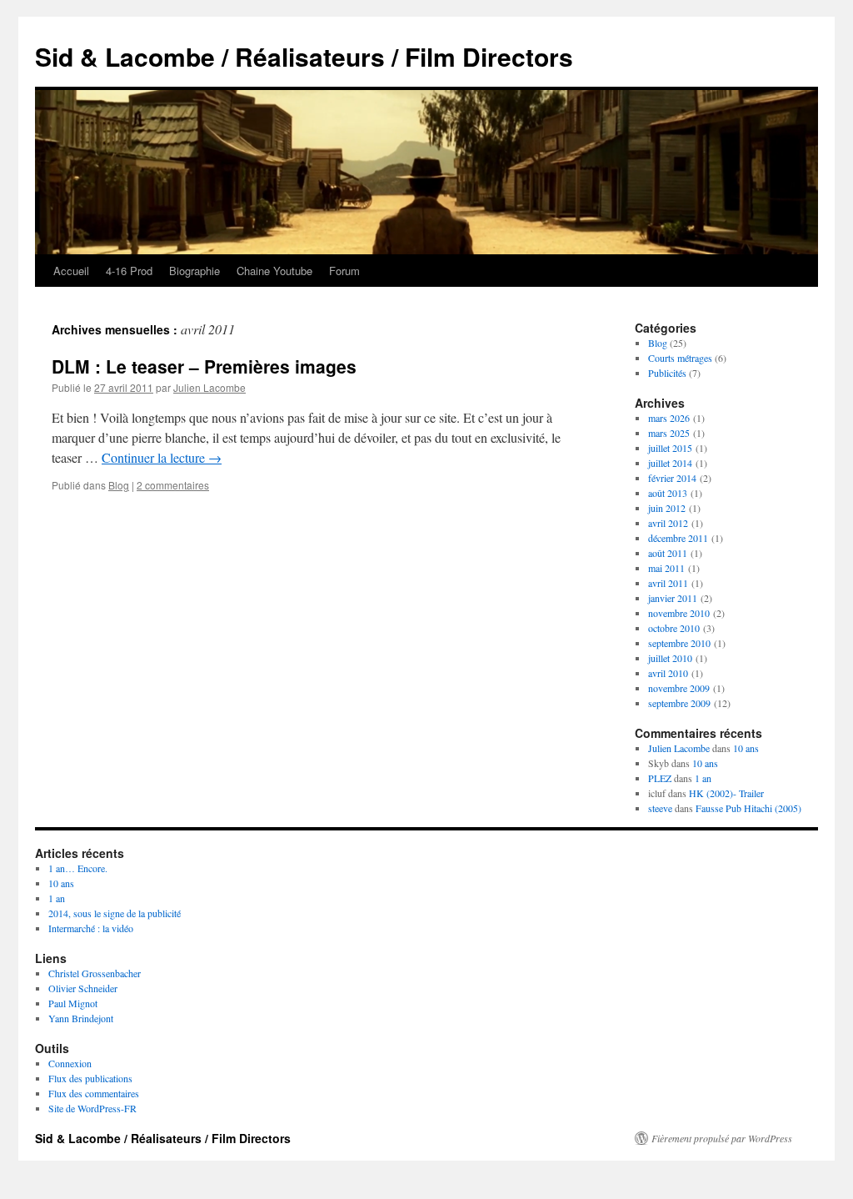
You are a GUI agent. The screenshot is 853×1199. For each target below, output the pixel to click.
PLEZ (659, 778)
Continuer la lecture (162, 457)
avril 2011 (668, 582)
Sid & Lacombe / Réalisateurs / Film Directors (304, 56)
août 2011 (667, 552)
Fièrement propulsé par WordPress (721, 1138)
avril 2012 (668, 522)
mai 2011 (666, 567)
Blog (118, 485)
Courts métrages (680, 357)
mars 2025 (669, 432)
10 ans (746, 748)
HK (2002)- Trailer (726, 793)
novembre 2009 (679, 688)
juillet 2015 (670, 447)
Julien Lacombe (209, 387)
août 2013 (667, 492)
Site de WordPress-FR (92, 1108)
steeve (660, 808)
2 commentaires (173, 485)
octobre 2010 (674, 628)
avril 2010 (668, 673)
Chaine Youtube (274, 270)
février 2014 (672, 477)
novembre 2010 (679, 613)
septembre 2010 (679, 643)
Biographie (194, 270)
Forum (344, 270)
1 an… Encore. (77, 868)
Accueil (71, 270)
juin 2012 (667, 507)
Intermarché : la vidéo (90, 928)
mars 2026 (669, 417)
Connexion (70, 1063)
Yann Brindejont (80, 1018)
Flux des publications (90, 1078)
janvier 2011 (672, 598)
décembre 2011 (678, 537)
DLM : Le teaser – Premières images (204, 366)
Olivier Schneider (82, 988)
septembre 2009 (679, 703)
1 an (703, 778)
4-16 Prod (129, 270)
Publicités (667, 372)
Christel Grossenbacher (94, 973)
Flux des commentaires (93, 1093)
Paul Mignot (72, 1003)
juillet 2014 (670, 462)
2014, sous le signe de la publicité (114, 913)
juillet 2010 (670, 658)
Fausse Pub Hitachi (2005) (748, 808)
